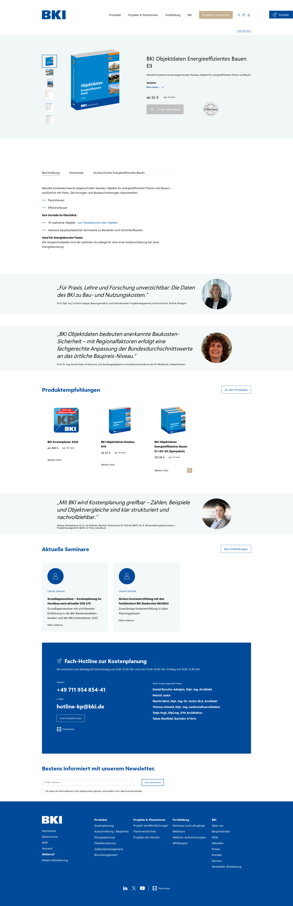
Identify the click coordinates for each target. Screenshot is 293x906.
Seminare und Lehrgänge (189, 825)
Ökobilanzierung (105, 843)
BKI (190, 14)
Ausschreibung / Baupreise (111, 831)
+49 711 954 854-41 (81, 689)
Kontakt (217, 855)
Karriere (217, 861)
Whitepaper (180, 843)
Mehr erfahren (55, 625)
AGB (44, 842)
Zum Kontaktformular (70, 718)
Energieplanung (104, 837)
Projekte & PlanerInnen (143, 14)
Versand (47, 848)
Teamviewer (68, 729)
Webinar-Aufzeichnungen (189, 837)
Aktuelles (217, 843)
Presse (216, 849)
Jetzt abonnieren (153, 782)
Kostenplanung (104, 825)
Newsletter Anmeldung (226, 866)
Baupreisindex (221, 831)
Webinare (179, 831)
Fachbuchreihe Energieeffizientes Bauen (119, 173)
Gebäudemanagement (108, 849)
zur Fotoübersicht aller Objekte (98, 222)
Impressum (49, 831)
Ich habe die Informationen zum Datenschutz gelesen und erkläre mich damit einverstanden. (94, 791)
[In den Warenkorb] (189, 470)
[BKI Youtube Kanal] (142, 888)
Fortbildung (172, 14)
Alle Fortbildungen (236, 549)
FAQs (215, 837)
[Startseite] (54, 15)
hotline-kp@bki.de (80, 706)
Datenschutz (50, 837)
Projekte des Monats (146, 837)
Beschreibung (51, 173)
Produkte (115, 14)
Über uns (217, 825)
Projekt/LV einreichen (216, 15)
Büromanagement (105, 855)
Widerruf (48, 854)
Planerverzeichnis (144, 831)
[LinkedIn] (125, 888)
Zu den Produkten (236, 390)
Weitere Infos (54, 460)
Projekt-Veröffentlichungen (150, 825)
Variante (151, 82)
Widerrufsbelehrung (55, 860)
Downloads (76, 173)
